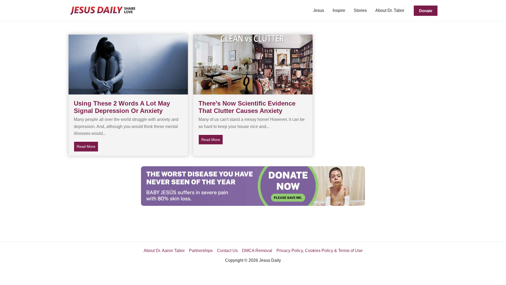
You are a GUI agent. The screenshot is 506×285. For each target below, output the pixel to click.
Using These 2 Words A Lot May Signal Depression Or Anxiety (122, 107)
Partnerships (201, 250)
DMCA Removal (257, 250)
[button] (425, 11)
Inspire (339, 10)
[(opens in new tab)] (253, 185)
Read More (87, 146)
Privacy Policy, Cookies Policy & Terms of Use (319, 250)
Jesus (318, 10)
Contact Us (227, 250)
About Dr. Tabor (389, 10)
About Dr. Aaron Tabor (164, 250)
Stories (360, 10)
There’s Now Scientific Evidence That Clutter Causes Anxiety (246, 107)
